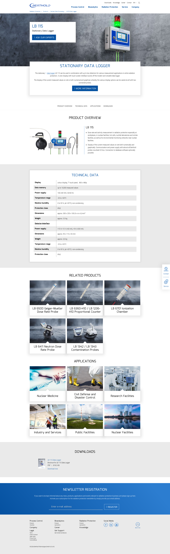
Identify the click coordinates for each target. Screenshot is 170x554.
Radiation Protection (35, 11)
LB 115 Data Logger (54, 460)
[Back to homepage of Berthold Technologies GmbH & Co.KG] (40, 5)
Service (166, 286)
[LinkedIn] (111, 525)
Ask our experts (45, 37)
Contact (129, 3)
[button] (139, 3)
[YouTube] (117, 525)
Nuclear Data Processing (57, 11)
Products (45, 11)
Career (123, 3)
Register (112, 507)
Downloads (107, 3)
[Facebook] (106, 525)
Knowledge (116, 3)
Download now (53, 469)
